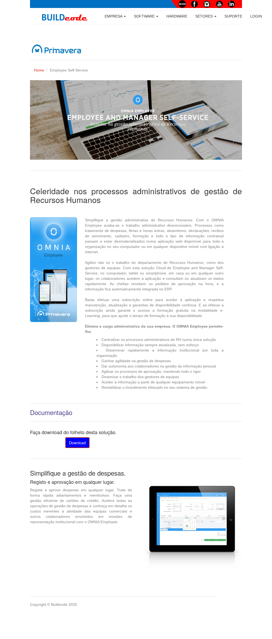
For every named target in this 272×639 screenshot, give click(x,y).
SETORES (204, 16)
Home (39, 70)
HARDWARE (176, 16)
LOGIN (256, 16)
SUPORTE (233, 16)
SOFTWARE (145, 16)
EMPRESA (114, 16)
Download (77, 442)
